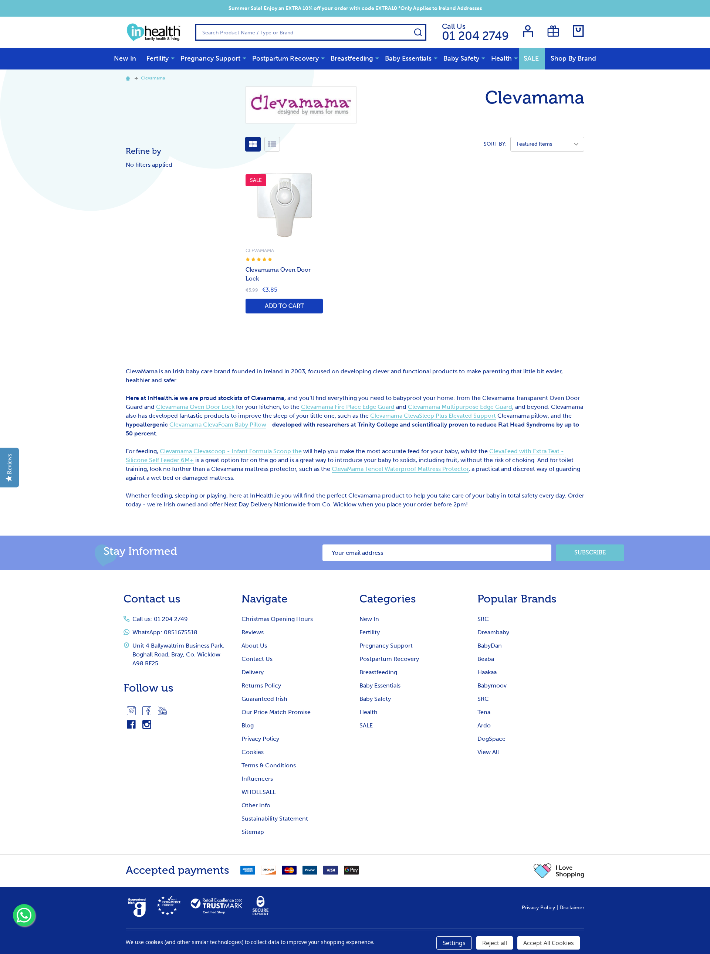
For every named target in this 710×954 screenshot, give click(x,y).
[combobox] (310, 32)
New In (125, 58)
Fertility (157, 58)
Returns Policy (261, 685)
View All (488, 752)
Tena (483, 712)
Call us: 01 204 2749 (160, 618)
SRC (483, 618)
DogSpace (491, 738)
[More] (173, 58)
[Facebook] (147, 710)
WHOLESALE (258, 791)
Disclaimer (571, 907)
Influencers (257, 778)
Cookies (252, 752)
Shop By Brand (573, 58)
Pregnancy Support (210, 58)
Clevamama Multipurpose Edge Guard (460, 406)
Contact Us (257, 658)
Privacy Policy (260, 738)
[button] (559, 870)
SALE (531, 58)
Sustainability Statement (274, 818)
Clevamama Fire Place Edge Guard (348, 406)
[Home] (129, 78)
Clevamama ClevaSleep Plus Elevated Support (433, 415)
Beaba (485, 658)
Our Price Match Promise (276, 712)
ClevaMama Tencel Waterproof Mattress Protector (400, 468)
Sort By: (495, 144)
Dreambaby (493, 632)
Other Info (255, 805)
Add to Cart (284, 305)
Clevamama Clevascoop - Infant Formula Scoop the (231, 451)
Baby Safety (461, 58)
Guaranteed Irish (264, 698)
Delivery (252, 672)
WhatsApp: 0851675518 (164, 632)
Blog (247, 725)
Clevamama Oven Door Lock (195, 406)
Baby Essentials (408, 58)
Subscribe (590, 552)
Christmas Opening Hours (277, 618)
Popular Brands (517, 598)
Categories (387, 598)
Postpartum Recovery (285, 58)
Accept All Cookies (548, 943)
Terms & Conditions (268, 765)
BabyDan (489, 645)
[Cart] (578, 31)
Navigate (264, 598)
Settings (454, 943)
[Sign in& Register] (528, 31)
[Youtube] (162, 710)
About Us (254, 645)
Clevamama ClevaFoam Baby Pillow (217, 424)
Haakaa (487, 672)
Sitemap (252, 831)
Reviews (252, 632)
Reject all (494, 943)
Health (501, 58)
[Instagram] (131, 710)
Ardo (484, 725)
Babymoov (492, 685)
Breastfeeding (352, 58)
